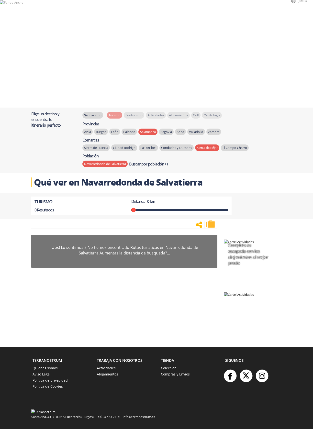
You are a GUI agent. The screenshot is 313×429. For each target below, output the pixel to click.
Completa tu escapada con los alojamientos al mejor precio (248, 254)
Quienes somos (45, 368)
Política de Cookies (48, 386)
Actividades (106, 368)
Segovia (166, 132)
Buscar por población (146, 164)
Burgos (101, 132)
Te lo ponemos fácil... (245, 326)
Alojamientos (107, 374)
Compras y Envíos (175, 374)
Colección (169, 368)
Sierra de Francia (96, 147)
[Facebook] (230, 374)
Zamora (213, 132)
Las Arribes (148, 147)
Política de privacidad (50, 380)
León (114, 132)
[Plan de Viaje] (211, 224)
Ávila (87, 132)
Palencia (129, 132)
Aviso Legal (42, 374)
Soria (180, 132)
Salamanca (148, 132)
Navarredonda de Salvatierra (105, 164)
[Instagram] (262, 374)
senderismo (92, 115)
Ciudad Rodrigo (124, 147)
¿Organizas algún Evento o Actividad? (246, 301)
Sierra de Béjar (207, 147)
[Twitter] (246, 374)
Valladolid (196, 132)
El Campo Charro (235, 147)
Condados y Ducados (176, 147)
